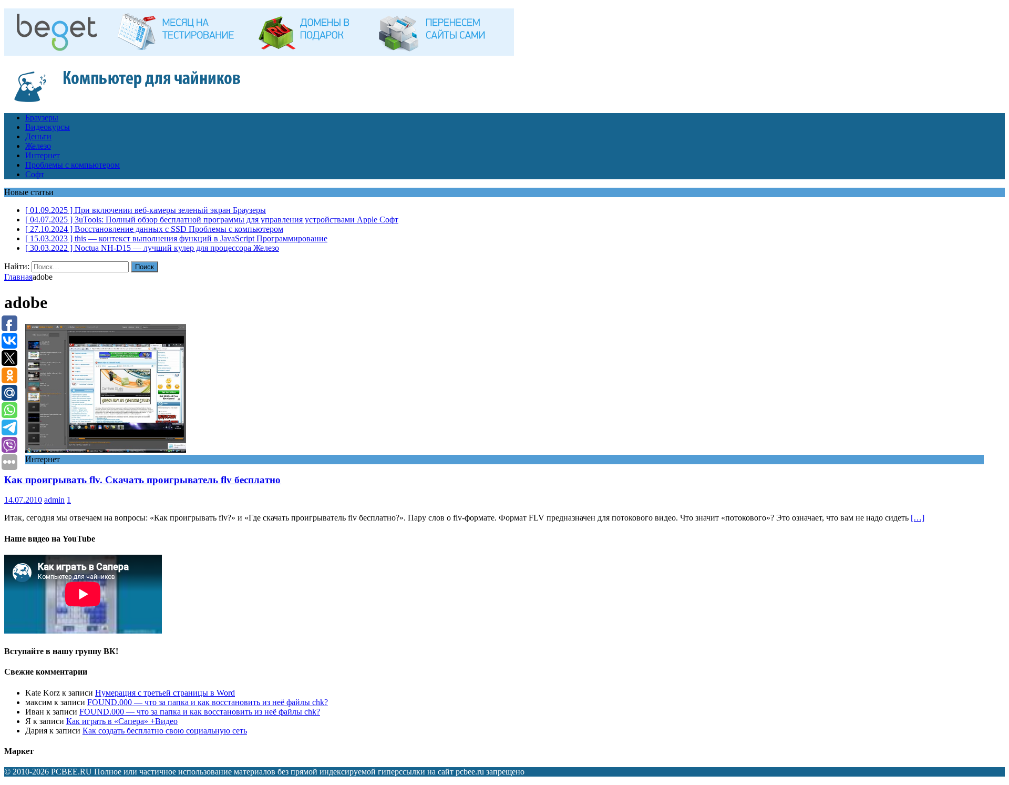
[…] (917, 517)
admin (54, 499)
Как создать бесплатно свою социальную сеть (165, 730)
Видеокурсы (47, 127)
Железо (38, 145)
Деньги (38, 136)
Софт (34, 174)
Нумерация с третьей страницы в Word (165, 692)
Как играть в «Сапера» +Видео (122, 721)
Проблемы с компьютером (72, 164)
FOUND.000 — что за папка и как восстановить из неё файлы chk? (207, 702)
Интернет (42, 155)
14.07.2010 (23, 499)
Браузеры (41, 117)
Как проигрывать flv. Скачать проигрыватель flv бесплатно (142, 479)
